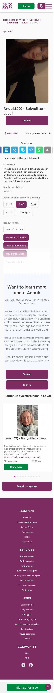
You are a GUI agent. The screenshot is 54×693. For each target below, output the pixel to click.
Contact (27, 120)
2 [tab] (17, 476)
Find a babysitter (27, 561)
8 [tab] (33, 476)
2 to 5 (21, 204)
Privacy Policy (27, 527)
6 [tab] (28, 476)
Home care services (14, 19)
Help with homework (16, 237)
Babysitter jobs (27, 609)
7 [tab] (31, 476)
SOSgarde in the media (27, 522)
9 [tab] (36, 476)
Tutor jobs (27, 638)
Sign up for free (27, 687)
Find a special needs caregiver (27, 575)
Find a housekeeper (27, 585)
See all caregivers (27, 486)
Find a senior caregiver (27, 570)
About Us (27, 517)
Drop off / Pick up (14, 229)
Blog (27, 653)
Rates (27, 537)
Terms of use (27, 532)
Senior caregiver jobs (27, 619)
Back (10, 31)
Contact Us (27, 541)
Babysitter (12, 22)
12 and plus (24, 212)
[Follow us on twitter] (23, 665)
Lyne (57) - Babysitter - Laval (25, 438)
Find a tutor (27, 590)
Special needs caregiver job (27, 624)
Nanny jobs (27, 614)
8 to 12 (9, 212)
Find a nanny (27, 566)
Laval (25, 22)
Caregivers (35, 19)
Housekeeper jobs (27, 634)
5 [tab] (25, 476)
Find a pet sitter (27, 580)
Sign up (27, 374)
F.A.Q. (27, 658)
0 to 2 (9, 204)
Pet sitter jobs (27, 629)
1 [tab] (14, 476)
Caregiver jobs (27, 605)
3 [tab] (20, 476)
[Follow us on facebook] (31, 665)
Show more (16, 467)
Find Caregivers (27, 556)
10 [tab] (39, 476)
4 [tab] (23, 476)
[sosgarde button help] (48, 687)
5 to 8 (33, 204)
